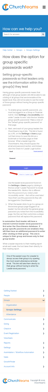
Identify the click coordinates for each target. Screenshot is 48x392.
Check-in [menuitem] (7, 329)
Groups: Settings (33, 50)
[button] (43, 291)
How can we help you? (22, 28)
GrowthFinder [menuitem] (9, 362)
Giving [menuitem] (6, 324)
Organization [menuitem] (11, 305)
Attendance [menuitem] (11, 314)
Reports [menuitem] (7, 343)
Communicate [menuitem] (10, 319)
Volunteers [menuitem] (8, 338)
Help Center (8, 50)
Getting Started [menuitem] (10, 291)
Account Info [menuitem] (9, 366)
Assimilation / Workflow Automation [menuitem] (19, 352)
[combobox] (22, 34)
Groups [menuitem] (7, 300)
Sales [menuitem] (6, 357)
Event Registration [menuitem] (11, 333)
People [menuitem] (7, 295)
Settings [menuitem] (7, 347)
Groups (19, 50)
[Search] (43, 34)
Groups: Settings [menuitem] (14, 310)
